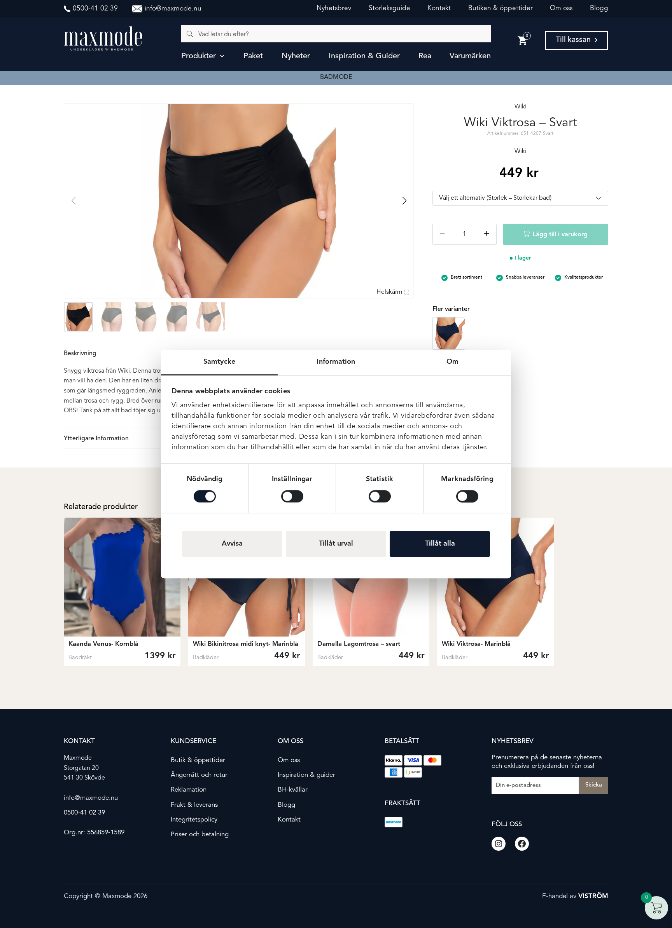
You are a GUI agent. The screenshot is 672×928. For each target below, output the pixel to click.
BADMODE (336, 77)
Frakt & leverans (194, 805)
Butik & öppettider (198, 760)
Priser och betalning (200, 834)
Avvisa (232, 543)
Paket (253, 56)
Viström (593, 896)
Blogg (599, 8)
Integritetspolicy (194, 819)
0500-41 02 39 (84, 812)
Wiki (520, 107)
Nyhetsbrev (334, 8)
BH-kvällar (293, 790)
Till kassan (573, 40)
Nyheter (296, 56)
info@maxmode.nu (91, 798)
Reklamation (188, 790)
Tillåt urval (336, 543)
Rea (424, 56)
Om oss (561, 8)
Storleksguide (389, 8)
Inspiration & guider (364, 56)
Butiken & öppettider (500, 8)
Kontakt (439, 8)
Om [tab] (452, 361)
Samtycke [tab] (219, 361)
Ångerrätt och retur (199, 775)
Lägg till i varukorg (560, 235)
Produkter (198, 56)
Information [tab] (336, 361)
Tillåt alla (440, 543)
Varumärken (470, 56)
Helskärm (389, 292)
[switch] (292, 496)
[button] (404, 200)
